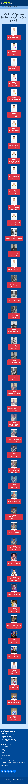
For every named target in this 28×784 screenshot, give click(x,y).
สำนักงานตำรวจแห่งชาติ (5, 754)
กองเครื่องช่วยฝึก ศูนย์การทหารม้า (8, 739)
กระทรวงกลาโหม (4, 746)
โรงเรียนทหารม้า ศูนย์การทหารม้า (7, 735)
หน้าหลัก (2, 6)
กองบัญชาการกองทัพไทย (6, 748)
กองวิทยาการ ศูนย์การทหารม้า (7, 736)
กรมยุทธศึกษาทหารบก (5, 755)
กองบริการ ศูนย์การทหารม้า (6, 738)
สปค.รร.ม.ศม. (17, 781)
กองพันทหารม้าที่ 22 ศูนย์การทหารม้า (8, 741)
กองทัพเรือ (3, 751)
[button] (14, 37)
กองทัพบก (3, 749)
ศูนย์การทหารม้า (4, 733)
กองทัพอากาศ (3, 752)
